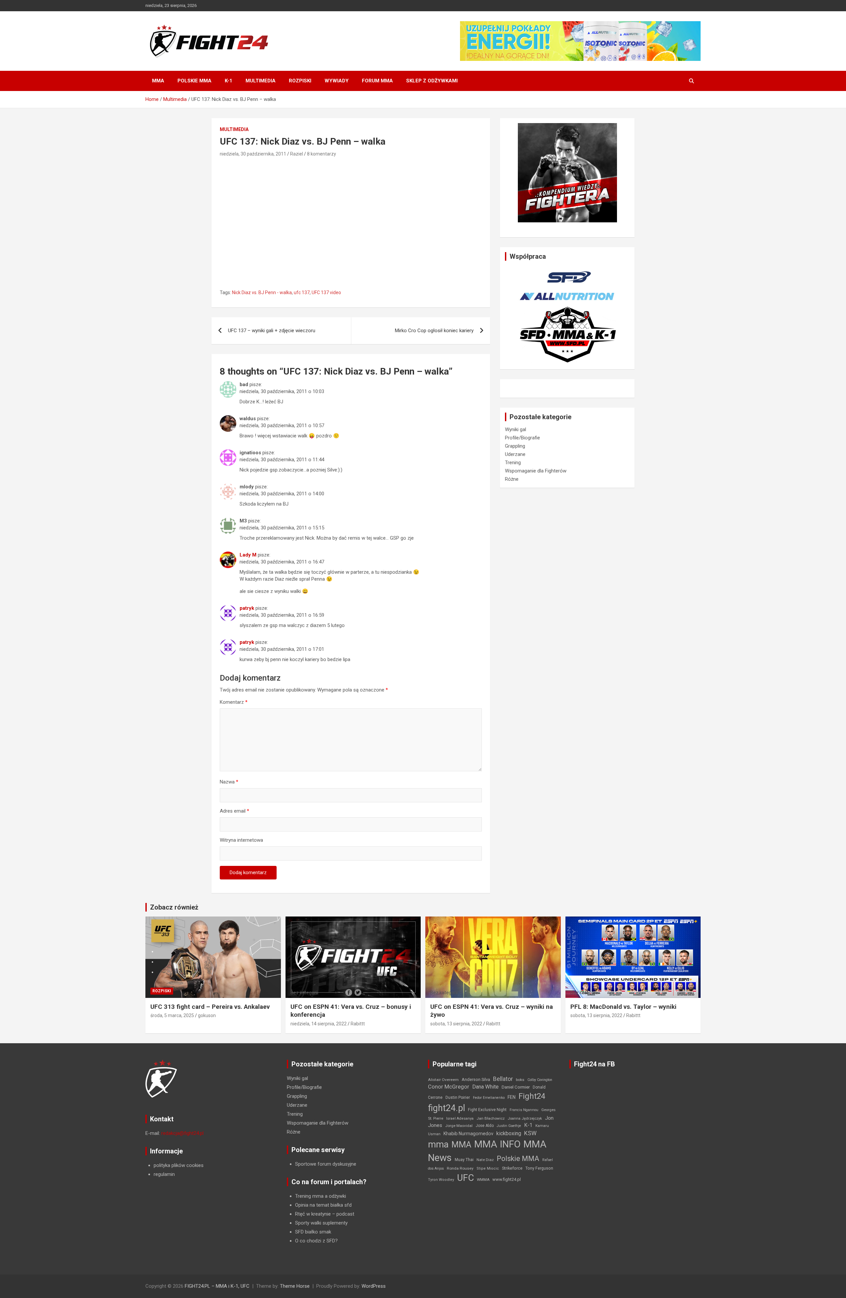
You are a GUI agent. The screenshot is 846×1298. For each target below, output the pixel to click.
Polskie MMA (194, 81)
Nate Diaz (485, 1159)
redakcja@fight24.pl (182, 1133)
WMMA (483, 1179)
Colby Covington (539, 1080)
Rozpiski (300, 81)
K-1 (228, 81)
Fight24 (532, 1096)
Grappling (515, 446)
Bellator (503, 1079)
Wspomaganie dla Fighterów (535, 471)
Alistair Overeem (443, 1079)
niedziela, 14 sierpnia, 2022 (318, 1023)
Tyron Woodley (441, 1180)
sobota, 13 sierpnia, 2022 (456, 1023)
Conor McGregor (448, 1087)
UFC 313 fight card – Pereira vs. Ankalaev (210, 1006)
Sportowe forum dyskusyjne (325, 1164)
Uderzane (515, 454)
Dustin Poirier (457, 1097)
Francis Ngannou (524, 1110)
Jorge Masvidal (459, 1125)
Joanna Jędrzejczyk (525, 1118)
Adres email (234, 811)
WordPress (374, 1286)
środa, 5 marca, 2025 (172, 1015)
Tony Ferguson (539, 1168)
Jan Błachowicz (491, 1118)
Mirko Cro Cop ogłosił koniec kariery (434, 331)
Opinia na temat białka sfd (323, 1205)
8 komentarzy (321, 154)
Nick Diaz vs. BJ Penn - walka (262, 292)
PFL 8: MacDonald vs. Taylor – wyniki (623, 1006)
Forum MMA (377, 81)
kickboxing (508, 1133)
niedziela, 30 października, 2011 (253, 154)
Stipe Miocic (488, 1168)
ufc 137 (302, 292)
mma (438, 1144)
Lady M (248, 555)
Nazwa (229, 782)
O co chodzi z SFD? (316, 1241)
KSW (530, 1133)
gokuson (207, 1015)
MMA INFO (497, 1144)
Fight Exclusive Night (487, 1109)
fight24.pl (446, 1108)
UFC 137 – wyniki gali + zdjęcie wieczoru (271, 331)
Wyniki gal (515, 429)
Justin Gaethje (509, 1126)
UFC (465, 1177)
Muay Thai (464, 1159)
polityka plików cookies (179, 1165)
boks (520, 1079)
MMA (158, 81)
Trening (513, 463)
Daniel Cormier (516, 1087)
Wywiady (337, 81)
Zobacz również (174, 907)
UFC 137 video (326, 292)
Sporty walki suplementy (321, 1223)
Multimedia (261, 81)
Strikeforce (512, 1168)
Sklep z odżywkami (432, 81)
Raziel (296, 154)
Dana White (485, 1087)
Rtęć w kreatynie (313, 1214)
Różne (512, 479)
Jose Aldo (485, 1125)
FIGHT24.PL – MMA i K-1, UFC (217, 1286)
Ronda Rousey (460, 1168)
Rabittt (358, 1023)
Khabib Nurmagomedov (468, 1133)
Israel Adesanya (460, 1118)
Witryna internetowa (241, 840)
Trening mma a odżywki (320, 1196)
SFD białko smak (313, 1232)
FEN (512, 1097)
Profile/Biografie (522, 438)
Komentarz (234, 702)
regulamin (164, 1174)
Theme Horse (295, 1286)
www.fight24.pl (506, 1179)
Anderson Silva (476, 1079)
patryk (247, 608)
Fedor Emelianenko (489, 1098)
